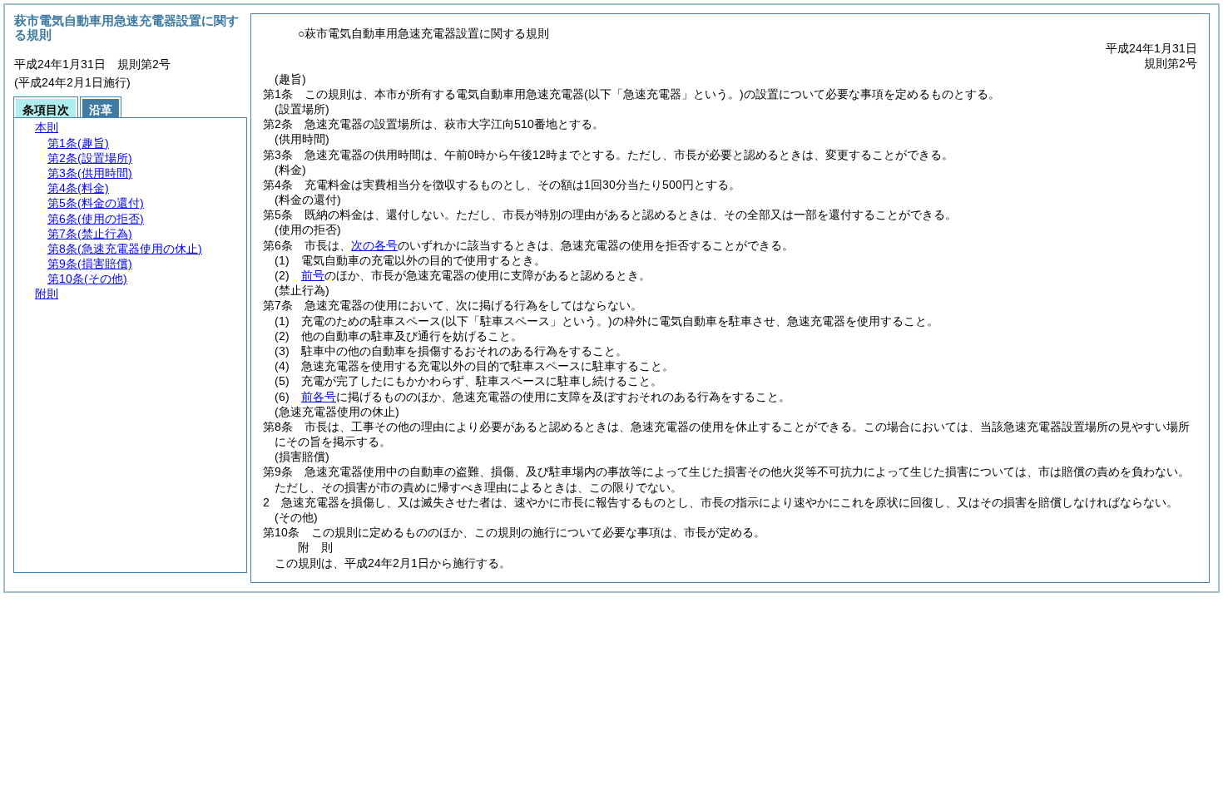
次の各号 (374, 245)
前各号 (318, 396)
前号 (312, 275)
